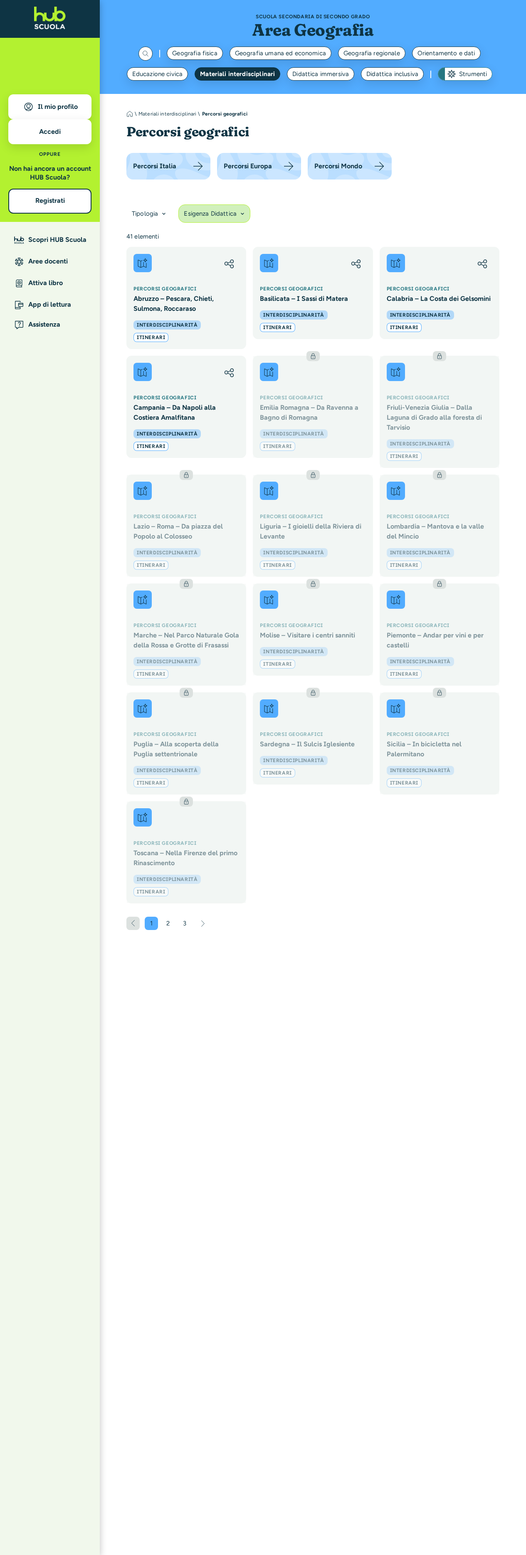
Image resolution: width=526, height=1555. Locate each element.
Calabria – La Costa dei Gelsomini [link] (439, 299)
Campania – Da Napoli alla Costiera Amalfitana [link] (174, 412)
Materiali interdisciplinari (237, 74)
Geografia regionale (371, 53)
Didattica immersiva (320, 74)
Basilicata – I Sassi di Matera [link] (304, 299)
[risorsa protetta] (312, 407)
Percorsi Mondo (338, 166)
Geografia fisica (194, 53)
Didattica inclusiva (392, 74)
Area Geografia (312, 30)
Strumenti (473, 74)
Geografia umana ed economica (280, 53)
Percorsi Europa (248, 166)
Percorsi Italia (154, 166)
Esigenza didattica (210, 213)
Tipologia (145, 213)
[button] (229, 264)
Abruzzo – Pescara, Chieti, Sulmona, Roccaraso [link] (173, 303)
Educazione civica (157, 74)
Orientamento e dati (446, 53)
